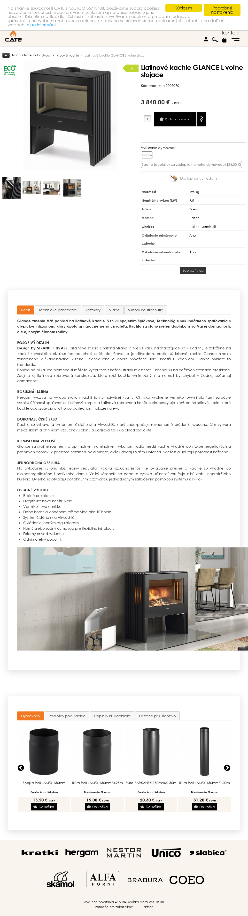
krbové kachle (68, 55)
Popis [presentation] (25, 309)
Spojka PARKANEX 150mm (44, 782)
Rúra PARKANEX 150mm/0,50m (151, 782)
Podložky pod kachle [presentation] (67, 715)
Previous (20, 768)
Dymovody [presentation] (30, 715)
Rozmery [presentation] (93, 309)
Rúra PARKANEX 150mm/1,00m (204, 782)
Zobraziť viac (193, 270)
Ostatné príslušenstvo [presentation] (157, 715)
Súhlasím (183, 7)
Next (227, 768)
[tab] (25, 309)
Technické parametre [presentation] (58, 309)
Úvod (46, 55)
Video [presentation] (114, 309)
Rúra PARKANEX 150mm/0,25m (97, 782)
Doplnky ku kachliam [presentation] (112, 715)
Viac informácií (41, 24)
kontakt (231, 32)
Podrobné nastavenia (222, 10)
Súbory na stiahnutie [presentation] (145, 309)
